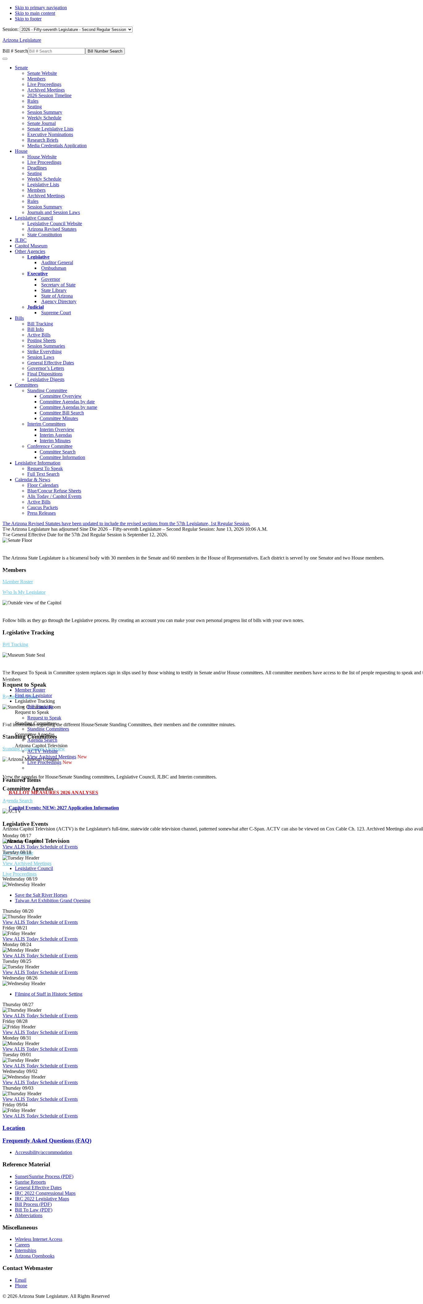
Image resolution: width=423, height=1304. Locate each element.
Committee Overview (61, 396)
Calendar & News (32, 479)
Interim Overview (57, 429)
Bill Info (35, 329)
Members (36, 78)
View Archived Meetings (26, 863)
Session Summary (44, 112)
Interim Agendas (56, 435)
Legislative (38, 257)
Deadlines (37, 167)
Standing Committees (48, 728)
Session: (11, 29)
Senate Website (42, 73)
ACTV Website (42, 751)
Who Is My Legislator (24, 592)
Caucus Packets (42, 507)
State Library (54, 290)
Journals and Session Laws (53, 212)
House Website (42, 156)
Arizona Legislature (21, 40)
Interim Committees (46, 424)
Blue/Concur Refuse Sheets (54, 490)
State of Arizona (57, 295)
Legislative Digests (45, 379)
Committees (26, 385)
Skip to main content (35, 13)
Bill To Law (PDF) (33, 1209)
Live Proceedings (44, 84)
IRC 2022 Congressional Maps (45, 1193)
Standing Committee (47, 390)
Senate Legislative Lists (50, 128)
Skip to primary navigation (41, 7)
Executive (37, 273)
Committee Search (58, 451)
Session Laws (40, 357)
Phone (21, 1285)
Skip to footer (28, 18)
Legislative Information (37, 462)
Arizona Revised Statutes (51, 229)
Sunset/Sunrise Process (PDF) (44, 1176)
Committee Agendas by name (68, 407)
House (21, 151)
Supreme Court (56, 312)
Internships (25, 1250)
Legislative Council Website (54, 223)
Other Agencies (30, 251)
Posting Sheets (41, 340)
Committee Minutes (59, 418)
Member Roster (17, 581)
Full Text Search (43, 474)
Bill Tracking (40, 323)
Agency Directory (58, 301)
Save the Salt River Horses (41, 895)
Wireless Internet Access (38, 1239)
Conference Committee (49, 446)
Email (20, 1280)
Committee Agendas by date (67, 401)
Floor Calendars (43, 485)
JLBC (21, 240)
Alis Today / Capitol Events (54, 496)
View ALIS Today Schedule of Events (40, 846)
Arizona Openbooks (35, 1256)
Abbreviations (28, 1215)
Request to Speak (44, 717)
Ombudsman (53, 268)
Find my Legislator (33, 695)
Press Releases (41, 513)
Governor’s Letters (45, 368)
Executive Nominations (50, 134)
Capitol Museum (31, 245)
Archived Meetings (46, 89)
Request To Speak (45, 468)
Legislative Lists (43, 184)
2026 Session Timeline (49, 95)
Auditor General (57, 262)
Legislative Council (34, 218)
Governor (50, 279)
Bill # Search (15, 51)
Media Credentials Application (57, 145)
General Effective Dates (50, 362)
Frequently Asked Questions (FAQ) (46, 1140)
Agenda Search (17, 800)
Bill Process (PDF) (33, 1204)
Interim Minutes (55, 440)
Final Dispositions (45, 373)
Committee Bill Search (62, 412)
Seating (34, 106)
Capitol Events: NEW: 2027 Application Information (64, 807)
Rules (32, 101)
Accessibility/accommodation (43, 1152)
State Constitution (44, 234)
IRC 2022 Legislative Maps (42, 1198)
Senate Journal (41, 123)
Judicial (35, 307)
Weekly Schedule (44, 117)
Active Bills (38, 334)
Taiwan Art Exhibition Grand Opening (52, 900)
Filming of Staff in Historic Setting (48, 994)
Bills (19, 318)
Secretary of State (58, 284)
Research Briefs (42, 140)
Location (13, 1128)
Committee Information (62, 457)
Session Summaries (46, 346)
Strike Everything (44, 351)
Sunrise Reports (30, 1182)
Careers (22, 1244)
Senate (21, 67)
